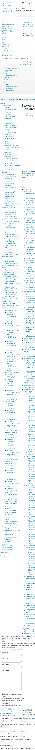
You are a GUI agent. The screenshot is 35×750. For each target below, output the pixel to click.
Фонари (6, 528)
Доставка (4, 34)
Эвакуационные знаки (10, 432)
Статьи (4, 41)
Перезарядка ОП (7, 28)
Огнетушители (6, 105)
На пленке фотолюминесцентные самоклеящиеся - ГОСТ (13, 331)
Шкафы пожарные (7, 140)
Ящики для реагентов (10, 169)
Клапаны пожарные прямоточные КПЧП (10, 213)
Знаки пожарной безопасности (9, 402)
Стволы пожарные (7, 256)
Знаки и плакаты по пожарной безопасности (9, 308)
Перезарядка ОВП (7, 32)
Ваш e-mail (5, 658)
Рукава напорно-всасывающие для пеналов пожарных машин (10, 244)
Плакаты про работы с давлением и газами (11, 522)
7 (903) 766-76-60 (7, 50)
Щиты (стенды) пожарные (9, 191)
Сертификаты (6, 44)
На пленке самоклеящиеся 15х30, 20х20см (11, 314)
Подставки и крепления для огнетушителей (10, 299)
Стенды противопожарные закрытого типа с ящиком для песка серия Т (11, 202)
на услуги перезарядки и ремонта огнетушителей (7, 714)
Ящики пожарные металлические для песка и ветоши (12, 165)
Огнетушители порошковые (8, 121)
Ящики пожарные (7, 162)
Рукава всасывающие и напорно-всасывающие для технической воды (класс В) (11, 237)
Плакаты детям (8, 525)
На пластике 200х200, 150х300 (12, 337)
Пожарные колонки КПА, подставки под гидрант (9, 302)
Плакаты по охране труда (12, 501)
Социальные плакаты (10, 505)
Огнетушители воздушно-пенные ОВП (11, 117)
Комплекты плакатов (10, 496)
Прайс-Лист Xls (4, 552)
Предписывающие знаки (11, 372)
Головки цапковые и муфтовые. (10, 184)
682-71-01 (5, 5)
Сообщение (5, 670)
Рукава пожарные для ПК (11, 221)
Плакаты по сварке (10, 510)
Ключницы (7, 152)
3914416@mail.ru (8, 12)
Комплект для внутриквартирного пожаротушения (10, 250)
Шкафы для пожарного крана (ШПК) (11, 142)
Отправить (6, 703)
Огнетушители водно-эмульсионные (10, 128)
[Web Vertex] (25, 721)
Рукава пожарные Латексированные (9, 228)
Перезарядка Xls (5, 556)
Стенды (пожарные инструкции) (10, 369)
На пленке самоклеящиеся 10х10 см (11, 319)
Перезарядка (6, 26)
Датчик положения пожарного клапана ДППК (12, 217)
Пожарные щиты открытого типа (9, 197)
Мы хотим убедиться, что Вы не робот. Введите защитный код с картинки (13, 699)
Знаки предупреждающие (12, 340)
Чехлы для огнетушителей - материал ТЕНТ (9, 136)
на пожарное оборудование (8, 711)
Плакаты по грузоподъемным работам (9, 517)
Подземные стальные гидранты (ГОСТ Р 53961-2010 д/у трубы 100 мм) (12, 278)
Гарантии (4, 37)
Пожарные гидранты (8, 274)
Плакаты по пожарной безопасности (11, 513)
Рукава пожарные (7, 220)
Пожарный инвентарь (8, 527)
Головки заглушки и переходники (10, 177)
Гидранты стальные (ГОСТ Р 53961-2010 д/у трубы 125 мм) (11, 289)
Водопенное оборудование (10, 254)
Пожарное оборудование (9, 24)
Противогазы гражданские (8, 270)
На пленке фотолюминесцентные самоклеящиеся (13, 325)
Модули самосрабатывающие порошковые (10, 109)
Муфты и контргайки (10, 174)
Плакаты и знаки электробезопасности (10, 493)
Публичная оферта (7, 43)
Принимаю (4, 727)
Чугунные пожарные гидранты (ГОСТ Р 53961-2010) (12, 283)
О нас (3, 39)
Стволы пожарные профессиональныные (11, 262)
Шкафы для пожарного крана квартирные (11, 150)
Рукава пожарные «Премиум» (9, 224)
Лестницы (7, 541)
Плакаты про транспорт (11, 503)
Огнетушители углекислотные (8, 113)
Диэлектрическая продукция (10, 305)
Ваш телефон (6, 664)
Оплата (4, 35)
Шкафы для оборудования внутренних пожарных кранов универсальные (11, 157)
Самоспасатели (9, 272)
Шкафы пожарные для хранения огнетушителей (11, 146)
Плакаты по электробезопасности (10, 498)
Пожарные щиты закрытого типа (9, 193)
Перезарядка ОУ (7, 30)
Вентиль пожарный (10, 211)
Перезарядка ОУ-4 (27, 175)
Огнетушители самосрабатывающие (10, 124)
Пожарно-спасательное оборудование (11, 538)
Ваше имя (5, 652)
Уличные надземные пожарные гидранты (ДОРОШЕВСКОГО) (10, 294)
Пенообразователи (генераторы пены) (10, 131)
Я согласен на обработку (13, 695)
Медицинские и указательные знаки (10, 462)
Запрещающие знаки (10, 310)
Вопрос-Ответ (6, 46)
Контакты (4, 48)
